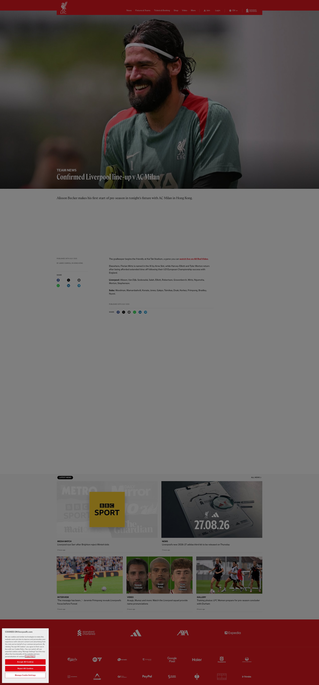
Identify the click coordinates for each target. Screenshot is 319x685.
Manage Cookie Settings (25, 675)
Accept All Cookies (25, 662)
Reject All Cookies (25, 668)
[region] (25, 655)
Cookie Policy (30, 656)
